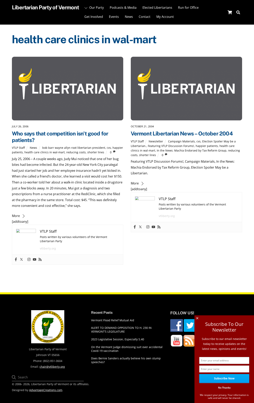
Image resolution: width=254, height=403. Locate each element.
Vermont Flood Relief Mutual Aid (112, 320)
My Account (165, 16)
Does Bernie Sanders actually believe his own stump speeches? (126, 360)
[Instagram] (29, 260)
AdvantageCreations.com (45, 390)
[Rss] (40, 260)
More (16, 216)
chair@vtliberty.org (52, 366)
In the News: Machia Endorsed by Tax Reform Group (191, 150)
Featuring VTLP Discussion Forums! (171, 146)
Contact (144, 16)
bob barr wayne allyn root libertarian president (73, 148)
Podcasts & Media (123, 7)
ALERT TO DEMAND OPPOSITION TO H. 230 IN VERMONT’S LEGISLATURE (121, 329)
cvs (109, 148)
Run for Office (188, 7)
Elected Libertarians (157, 7)
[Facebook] (16, 260)
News (129, 16)
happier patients (207, 146)
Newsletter (156, 141)
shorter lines (95, 152)
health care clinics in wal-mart (44, 152)
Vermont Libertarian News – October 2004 (182, 133)
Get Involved (93, 16)
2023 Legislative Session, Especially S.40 (117, 339)
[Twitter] (21, 260)
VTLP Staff (18, 148)
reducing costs (76, 152)
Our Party (96, 7)
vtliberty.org (48, 248)
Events (114, 16)
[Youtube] (34, 260)
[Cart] (230, 12)
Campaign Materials (181, 141)
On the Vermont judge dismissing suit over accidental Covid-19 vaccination (127, 349)
